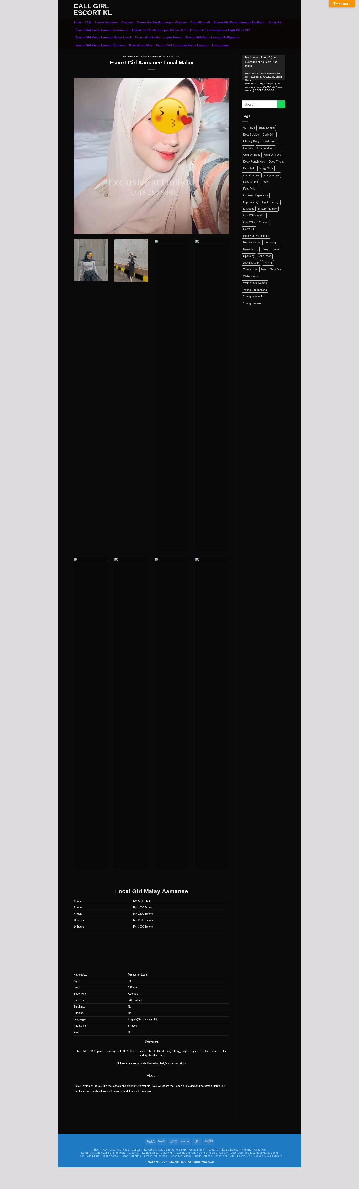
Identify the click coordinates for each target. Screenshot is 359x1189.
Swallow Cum (251, 262)
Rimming (270, 242)
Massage (248, 208)
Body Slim (269, 134)
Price (77, 22)
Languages (220, 45)
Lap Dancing (250, 202)
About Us (275, 22)
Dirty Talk (249, 168)
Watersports (250, 276)
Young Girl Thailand (255, 289)
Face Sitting (250, 181)
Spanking (248, 256)
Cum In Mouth (265, 148)
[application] (263, 67)
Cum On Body (251, 154)
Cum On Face (272, 154)
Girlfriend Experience (255, 195)
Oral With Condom (254, 215)
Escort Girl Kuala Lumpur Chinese (100, 45)
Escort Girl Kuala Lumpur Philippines (212, 37)
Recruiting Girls (140, 45)
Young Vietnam (252, 303)
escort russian (251, 175)
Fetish (265, 181)
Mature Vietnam (267, 208)
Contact (127, 22)
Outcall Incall (200, 22)
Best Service (251, 134)
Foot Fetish (250, 188)
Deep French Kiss (254, 161)
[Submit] (281, 104)
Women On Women (255, 283)
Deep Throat (276, 161)
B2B (252, 127)
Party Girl (249, 228)
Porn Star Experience (256, 235)
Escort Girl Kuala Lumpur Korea (158, 37)
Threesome (250, 269)
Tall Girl (268, 262)
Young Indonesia (253, 296)
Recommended (252, 242)
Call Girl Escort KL (93, 9)
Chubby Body (251, 141)
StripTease (264, 256)
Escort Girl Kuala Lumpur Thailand (239, 22)
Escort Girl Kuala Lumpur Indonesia (101, 30)
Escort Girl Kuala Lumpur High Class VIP (220, 30)
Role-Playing (250, 249)
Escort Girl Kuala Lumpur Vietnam (162, 22)
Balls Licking (267, 127)
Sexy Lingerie (270, 249)
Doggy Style (266, 168)
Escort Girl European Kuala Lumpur (182, 45)
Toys (264, 269)
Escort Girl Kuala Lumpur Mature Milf (159, 30)
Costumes (269, 141)
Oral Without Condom (256, 222)
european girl (272, 175)
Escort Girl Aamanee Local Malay (151, 62)
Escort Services (106, 22)
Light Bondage (270, 202)
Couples (248, 148)
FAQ (88, 22)
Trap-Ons (276, 269)
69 (244, 127)
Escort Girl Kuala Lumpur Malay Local (103, 37)
